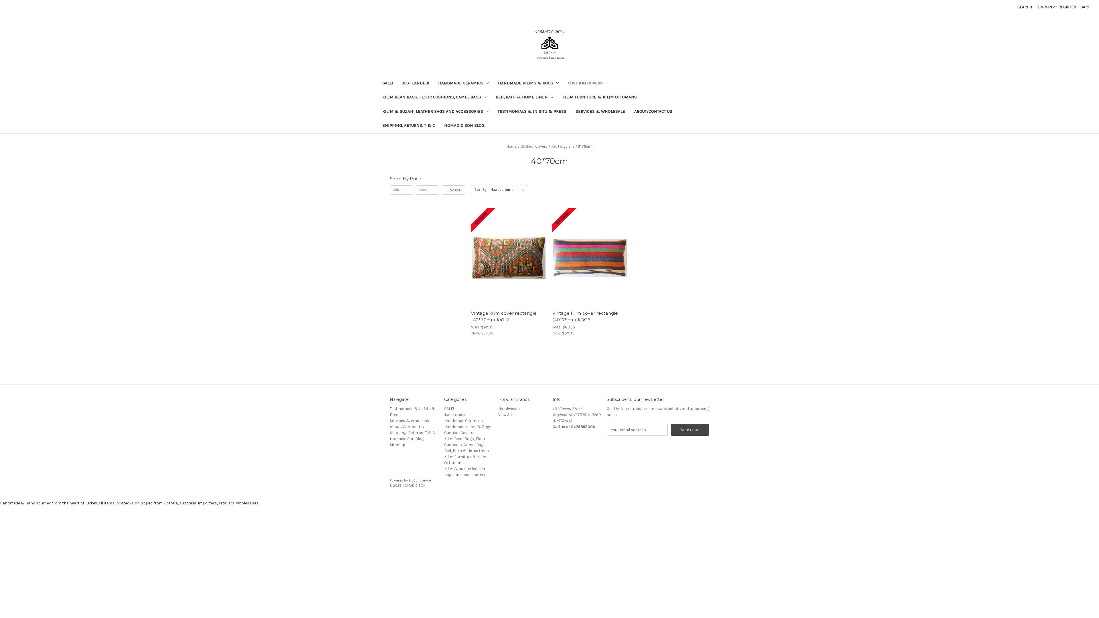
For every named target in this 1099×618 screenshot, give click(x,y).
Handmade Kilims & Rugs (525, 83)
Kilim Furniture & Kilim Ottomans (599, 97)
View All (505, 414)
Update (453, 190)
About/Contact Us (653, 111)
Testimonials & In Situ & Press (532, 111)
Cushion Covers (585, 83)
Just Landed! (415, 83)
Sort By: (481, 189)
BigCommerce (420, 480)
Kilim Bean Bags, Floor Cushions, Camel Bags (431, 97)
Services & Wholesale (600, 111)
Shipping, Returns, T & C (408, 125)
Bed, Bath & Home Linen (522, 97)
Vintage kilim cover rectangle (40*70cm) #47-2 (504, 316)
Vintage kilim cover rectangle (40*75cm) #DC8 (585, 316)
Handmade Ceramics (460, 83)
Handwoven (509, 408)
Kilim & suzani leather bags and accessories (432, 111)
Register (1067, 7)
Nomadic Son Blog (464, 125)
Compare (506, 253)
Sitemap (397, 444)
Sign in (1045, 7)
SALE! (387, 83)
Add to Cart (508, 263)
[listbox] (509, 189)
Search (1024, 7)
